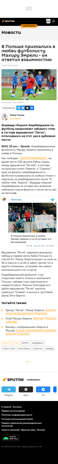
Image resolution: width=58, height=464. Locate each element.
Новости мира (8, 348)
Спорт (15, 343)
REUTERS (7, 102)
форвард (49, 348)
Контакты (17, 406)
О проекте (6, 406)
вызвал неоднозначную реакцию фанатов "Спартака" (31, 332)
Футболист (38, 348)
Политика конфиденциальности (16, 414)
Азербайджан (37, 343)
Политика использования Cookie (17, 419)
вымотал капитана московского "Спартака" (31, 311)
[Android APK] (10, 438)
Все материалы (15, 119)
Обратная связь (28, 429)
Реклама (41, 429)
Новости (6, 343)
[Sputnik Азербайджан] (8, 22)
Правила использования (13, 410)
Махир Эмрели (24, 348)
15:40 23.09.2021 (9, 65)
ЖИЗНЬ (25, 343)
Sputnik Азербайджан (33, 158)
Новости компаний (10, 429)
